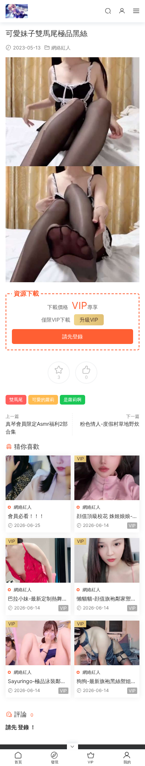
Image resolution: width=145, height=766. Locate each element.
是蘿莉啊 (72, 399)
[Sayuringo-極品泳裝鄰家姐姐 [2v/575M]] (38, 643)
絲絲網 (17, 11)
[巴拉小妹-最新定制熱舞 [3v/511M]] (38, 560)
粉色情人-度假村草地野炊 (109, 424)
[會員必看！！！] (38, 478)
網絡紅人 (61, 48)
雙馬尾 (16, 399)
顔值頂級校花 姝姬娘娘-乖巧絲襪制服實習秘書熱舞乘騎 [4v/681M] (105, 516)
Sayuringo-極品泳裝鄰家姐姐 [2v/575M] (37, 681)
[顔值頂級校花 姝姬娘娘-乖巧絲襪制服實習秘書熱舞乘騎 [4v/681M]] (106, 478)
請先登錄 (72, 336)
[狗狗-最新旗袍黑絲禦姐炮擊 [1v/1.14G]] (106, 643)
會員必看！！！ (26, 516)
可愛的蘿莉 (43, 399)
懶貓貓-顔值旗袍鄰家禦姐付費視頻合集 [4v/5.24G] (106, 598)
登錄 (23, 727)
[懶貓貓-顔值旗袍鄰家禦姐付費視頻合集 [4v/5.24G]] (106, 560)
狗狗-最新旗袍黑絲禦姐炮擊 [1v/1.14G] (106, 681)
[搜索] (107, 10)
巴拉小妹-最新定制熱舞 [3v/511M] (35, 598)
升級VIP (89, 319)
